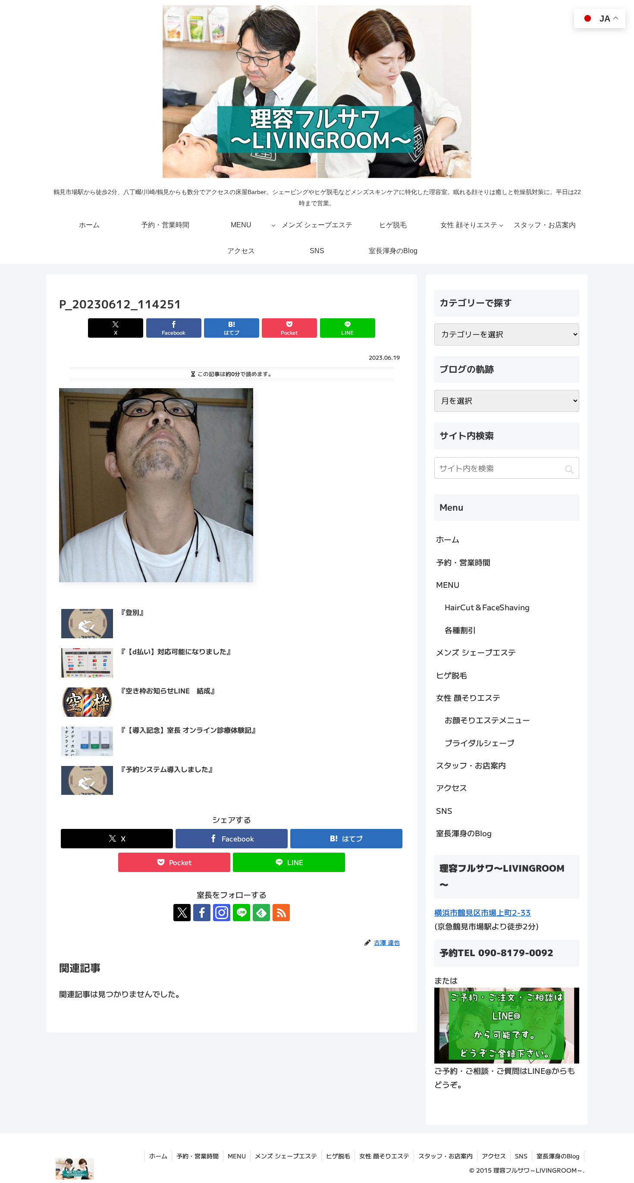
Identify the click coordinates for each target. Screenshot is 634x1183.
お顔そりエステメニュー (487, 719)
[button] (569, 469)
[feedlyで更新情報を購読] (261, 912)
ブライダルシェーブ (480, 742)
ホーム (447, 539)
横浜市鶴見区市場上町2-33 (482, 912)
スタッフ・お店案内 (471, 765)
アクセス (451, 787)
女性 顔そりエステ (468, 697)
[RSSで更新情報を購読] (281, 912)
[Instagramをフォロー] (221, 912)
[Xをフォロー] (182, 912)
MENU (447, 584)
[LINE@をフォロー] (241, 912)
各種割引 (460, 629)
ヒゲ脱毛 (451, 675)
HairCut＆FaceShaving (487, 606)
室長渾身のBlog (464, 832)
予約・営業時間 (463, 562)
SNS (444, 810)
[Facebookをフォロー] (201, 912)
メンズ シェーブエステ (476, 652)
